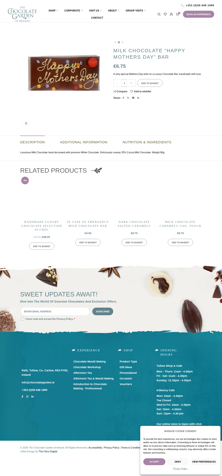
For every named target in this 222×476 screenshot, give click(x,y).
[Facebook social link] (123, 98)
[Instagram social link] (27, 396)
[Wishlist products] (165, 14)
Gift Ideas (126, 367)
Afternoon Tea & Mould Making (93, 378)
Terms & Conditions (131, 447)
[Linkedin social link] (138, 98)
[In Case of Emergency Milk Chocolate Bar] (88, 197)
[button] (41, 246)
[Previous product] (115, 42)
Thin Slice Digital (48, 451)
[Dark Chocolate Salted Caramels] (134, 197)
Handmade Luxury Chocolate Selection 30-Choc (41, 225)
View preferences (204, 461)
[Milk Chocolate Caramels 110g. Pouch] (180, 197)
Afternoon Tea (82, 372)
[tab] (32, 141)
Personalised (128, 372)
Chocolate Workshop (87, 367)
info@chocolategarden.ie (38, 382)
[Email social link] (133, 98)
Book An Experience (199, 14)
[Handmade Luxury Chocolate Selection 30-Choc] (41, 197)
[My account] (171, 14)
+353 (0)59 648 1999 (200, 5)
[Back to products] (119, 42)
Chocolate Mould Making (89, 361)
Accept (154, 461)
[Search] (159, 14)
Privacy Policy (180, 468)
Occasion (126, 378)
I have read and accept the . (50, 319)
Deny (178, 461)
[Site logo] (22, 14)
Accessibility (95, 447)
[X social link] (128, 98)
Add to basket (150, 83)
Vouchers (126, 384)
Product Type (128, 361)
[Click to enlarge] (26, 123)
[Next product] (122, 42)
